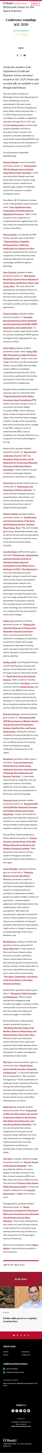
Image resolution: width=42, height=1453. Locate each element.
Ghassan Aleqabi (10, 162)
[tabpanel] (21, 1308)
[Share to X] (21, 56)
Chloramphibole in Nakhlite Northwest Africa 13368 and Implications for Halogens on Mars (18, 245)
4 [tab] (24, 1335)
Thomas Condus (10, 314)
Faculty (24, 34)
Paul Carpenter (10, 235)
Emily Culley (8, 348)
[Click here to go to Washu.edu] (10, 1441)
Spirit (20, 1194)
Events (5, 1352)
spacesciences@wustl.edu (21, 1426)
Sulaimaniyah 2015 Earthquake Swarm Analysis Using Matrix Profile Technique (19, 169)
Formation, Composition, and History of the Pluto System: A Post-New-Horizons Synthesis (20, 980)
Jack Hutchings (10, 552)
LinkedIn (28, 1410)
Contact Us (26, 1355)
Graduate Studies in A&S (15, 1372)
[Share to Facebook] (17, 56)
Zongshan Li (8, 759)
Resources (26, 1352)
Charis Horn (8, 483)
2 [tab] (17, 1335)
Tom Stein (7, 1159)
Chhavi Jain (8, 621)
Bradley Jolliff (9, 662)
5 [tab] (28, 1335)
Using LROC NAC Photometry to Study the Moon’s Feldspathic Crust (20, 355)
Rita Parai (7, 1062)
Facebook (16, 1410)
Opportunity (8, 1194)
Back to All (20, 1265)
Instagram (12, 1410)
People (6, 1355)
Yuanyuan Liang (10, 800)
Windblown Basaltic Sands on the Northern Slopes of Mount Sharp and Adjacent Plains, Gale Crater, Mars (19, 1031)
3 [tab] (21, 1335)
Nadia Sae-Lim (9, 1107)
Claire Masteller (10, 869)
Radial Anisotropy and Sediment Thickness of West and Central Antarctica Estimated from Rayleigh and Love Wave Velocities (21, 1214)
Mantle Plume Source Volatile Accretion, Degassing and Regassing (20, 1069)
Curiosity (31, 1190)
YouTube (24, 1410)
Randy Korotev (27, 687)
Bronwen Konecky (11, 714)
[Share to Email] (24, 56)
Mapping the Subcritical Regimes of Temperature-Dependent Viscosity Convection (20, 628)
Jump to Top (8, 1265)
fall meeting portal (15, 125)
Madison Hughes (10, 514)
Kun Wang (25, 683)
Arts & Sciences (12, 1369)
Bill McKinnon (9, 942)
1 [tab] (14, 1335)
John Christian (9, 273)
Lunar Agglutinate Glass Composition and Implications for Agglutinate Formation (18, 210)
